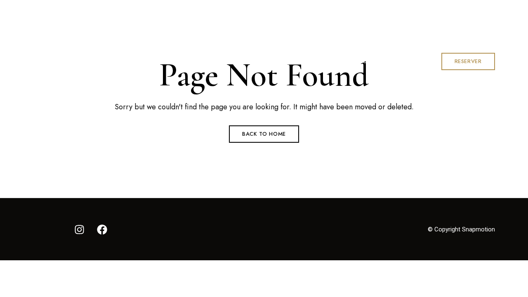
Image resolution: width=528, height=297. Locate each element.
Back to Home (264, 134)
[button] (468, 61)
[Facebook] (102, 229)
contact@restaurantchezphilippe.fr (454, 11)
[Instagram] (79, 229)
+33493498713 (372, 11)
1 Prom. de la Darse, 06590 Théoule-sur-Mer (96, 11)
